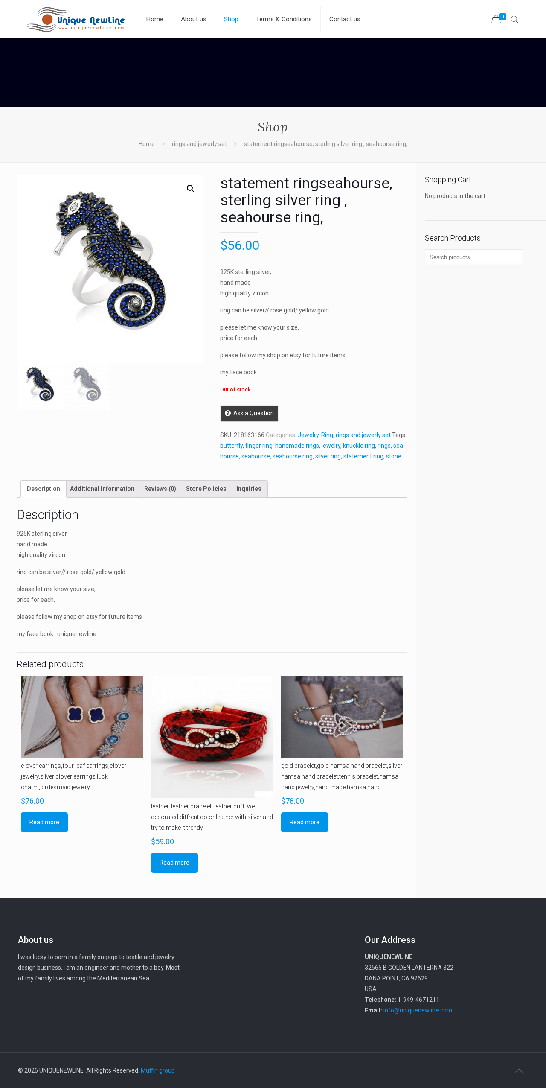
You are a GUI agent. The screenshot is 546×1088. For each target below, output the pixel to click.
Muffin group (158, 1070)
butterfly (231, 445)
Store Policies (206, 488)
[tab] (43, 489)
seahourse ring (293, 456)
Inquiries (248, 488)
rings (384, 445)
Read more (44, 822)
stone (393, 456)
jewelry (331, 445)
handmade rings (297, 445)
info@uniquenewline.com (417, 1010)
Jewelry (308, 435)
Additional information (102, 488)
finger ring (259, 445)
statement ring (363, 456)
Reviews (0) (160, 488)
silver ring (328, 456)
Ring (327, 435)
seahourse (255, 456)
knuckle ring (359, 445)
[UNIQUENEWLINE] (75, 19)
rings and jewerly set (199, 143)
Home (147, 143)
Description (43, 488)
